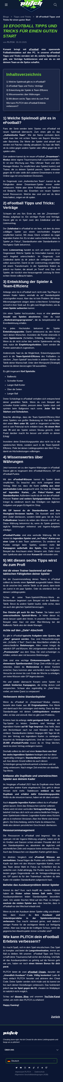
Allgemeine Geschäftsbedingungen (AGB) (31, 1075)
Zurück (55, 1016)
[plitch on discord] (29, 1067)
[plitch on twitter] (16, 1067)
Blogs (6, 17)
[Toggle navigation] (6, 4)
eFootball (34, 49)
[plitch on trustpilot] (42, 1067)
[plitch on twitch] (46, 1067)
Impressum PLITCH (23, 1072)
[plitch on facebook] (38, 1067)
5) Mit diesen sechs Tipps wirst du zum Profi (27, 99)
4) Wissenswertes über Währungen (23, 94)
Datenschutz (40, 1072)
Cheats (37, 972)
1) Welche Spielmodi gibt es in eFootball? (25, 82)
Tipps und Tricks (22, 17)
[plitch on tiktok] (34, 1067)
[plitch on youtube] (21, 1067)
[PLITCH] (31, 6)
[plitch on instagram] (25, 1067)
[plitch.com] (10, 1034)
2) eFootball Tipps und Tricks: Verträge (24, 86)
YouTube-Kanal (52, 996)
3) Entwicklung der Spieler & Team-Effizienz (27, 90)
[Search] (55, 4)
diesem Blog (21, 996)
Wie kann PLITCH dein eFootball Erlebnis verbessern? (26, 104)
